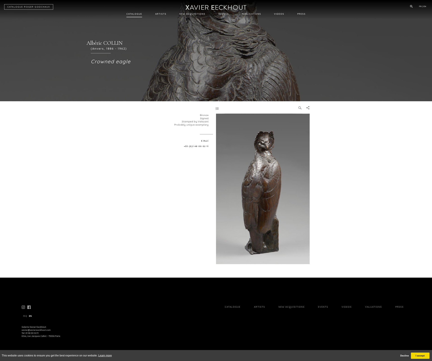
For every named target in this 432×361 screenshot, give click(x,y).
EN (424, 6)
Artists (160, 13)
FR (420, 6)
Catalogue (134, 13)
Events (224, 13)
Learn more (105, 355)
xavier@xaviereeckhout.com (36, 330)
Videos (279, 13)
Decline (404, 355)
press (399, 306)
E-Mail (205, 141)
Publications (251, 13)
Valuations (373, 306)
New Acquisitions (192, 13)
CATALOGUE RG (28, 6)
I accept (420, 355)
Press (301, 13)
